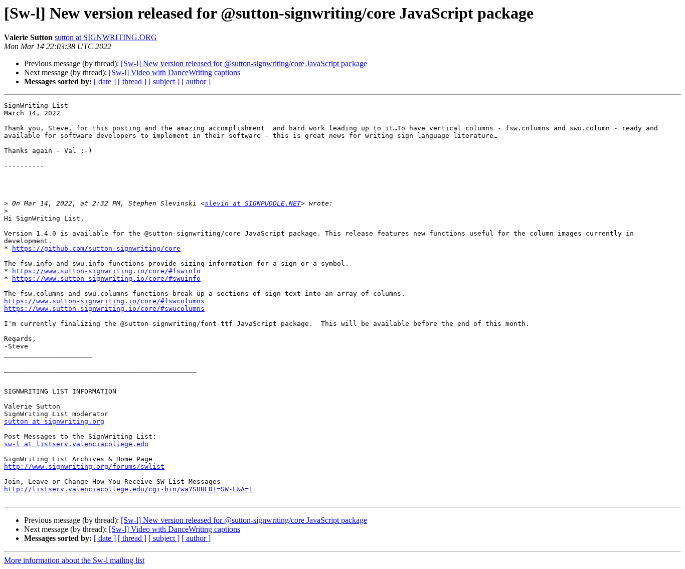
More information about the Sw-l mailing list (74, 560)
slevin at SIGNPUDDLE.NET (253, 203)
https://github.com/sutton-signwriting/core (96, 248)
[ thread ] (132, 81)
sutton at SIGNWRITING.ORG (106, 37)
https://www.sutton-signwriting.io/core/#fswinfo (106, 271)
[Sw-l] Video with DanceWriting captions (174, 72)
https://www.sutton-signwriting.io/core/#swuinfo (106, 278)
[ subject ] (164, 81)
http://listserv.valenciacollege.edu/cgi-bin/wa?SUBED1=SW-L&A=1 (128, 489)
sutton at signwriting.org (54, 421)
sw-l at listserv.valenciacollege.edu (76, 444)
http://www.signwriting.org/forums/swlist (84, 466)
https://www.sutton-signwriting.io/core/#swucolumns (104, 308)
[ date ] (105, 81)
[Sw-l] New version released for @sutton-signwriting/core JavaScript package (244, 63)
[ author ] (196, 81)
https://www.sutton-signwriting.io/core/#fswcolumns (104, 301)
